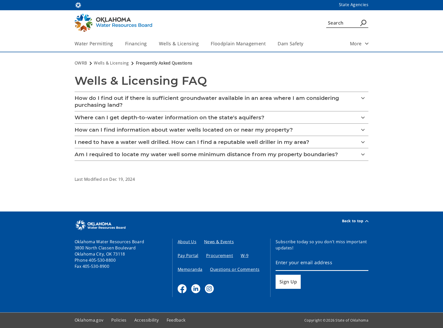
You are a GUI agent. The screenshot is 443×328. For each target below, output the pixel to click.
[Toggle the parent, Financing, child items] (148, 43)
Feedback (176, 320)
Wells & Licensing (179, 43)
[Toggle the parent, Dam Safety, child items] (305, 43)
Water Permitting (94, 43)
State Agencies (353, 4)
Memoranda (190, 269)
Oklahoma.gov (89, 320)
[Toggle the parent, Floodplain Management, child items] (267, 43)
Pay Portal (188, 255)
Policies (119, 320)
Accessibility (146, 320)
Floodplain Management (238, 43)
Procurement (219, 255)
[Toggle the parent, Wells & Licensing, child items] (200, 43)
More (356, 43)
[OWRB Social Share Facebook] (182, 288)
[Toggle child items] (367, 43)
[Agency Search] (363, 23)
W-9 (244, 255)
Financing (136, 43)
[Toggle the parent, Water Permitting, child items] (114, 43)
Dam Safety (290, 43)
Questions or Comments (234, 269)
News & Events (219, 242)
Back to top (353, 221)
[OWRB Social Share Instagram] (209, 288)
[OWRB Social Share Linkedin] (195, 288)
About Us (187, 242)
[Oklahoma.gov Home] (78, 4)
